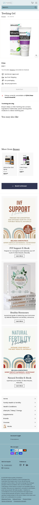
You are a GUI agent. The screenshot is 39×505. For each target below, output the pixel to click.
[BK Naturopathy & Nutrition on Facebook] (24, 465)
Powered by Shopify (20, 501)
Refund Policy (17, 499)
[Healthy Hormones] (19, 286)
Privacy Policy (27, 499)
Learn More (19, 256)
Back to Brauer (21, 186)
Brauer (4, 16)
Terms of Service (7, 501)
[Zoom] (36, 55)
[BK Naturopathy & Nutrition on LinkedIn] (27, 465)
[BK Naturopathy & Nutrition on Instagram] (20, 465)
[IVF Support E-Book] (19, 222)
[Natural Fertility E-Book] (19, 351)
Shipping (12, 70)
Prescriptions (15, 439)
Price (3, 63)
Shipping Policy (6, 499)
